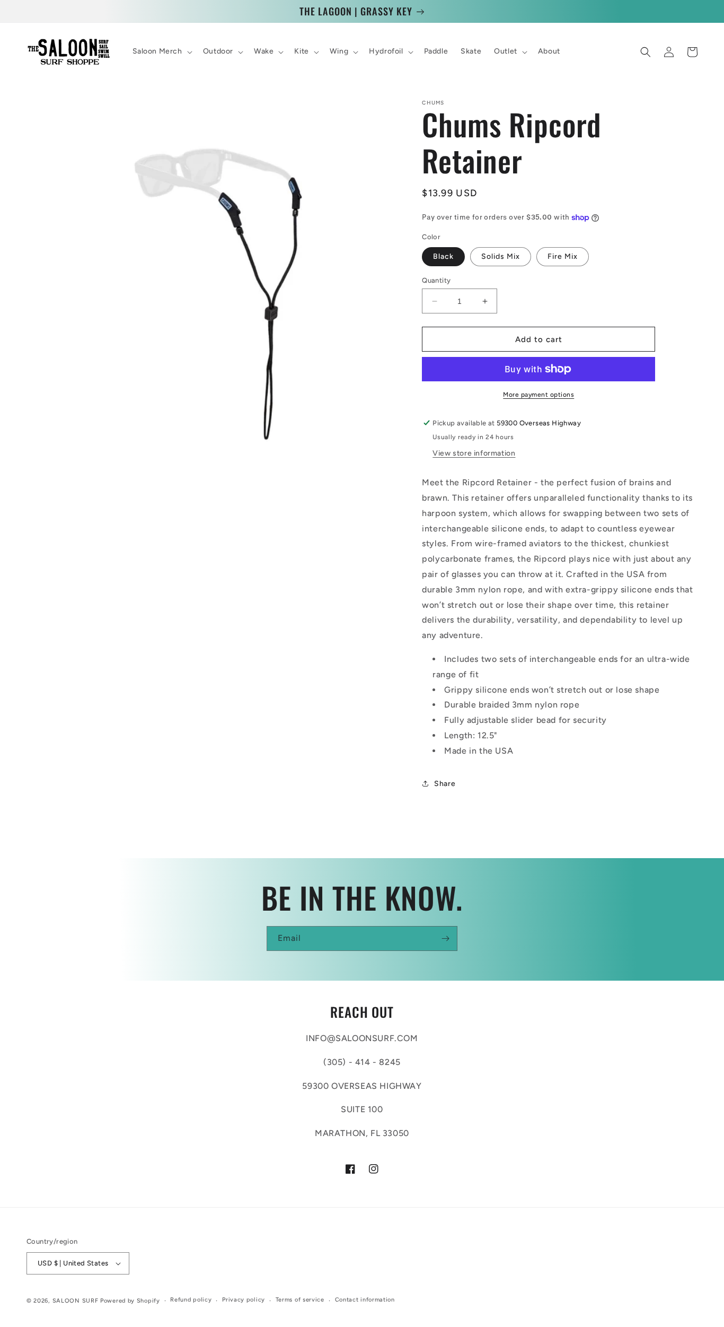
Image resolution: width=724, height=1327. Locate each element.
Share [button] (444, 783)
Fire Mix (563, 256)
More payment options (538, 394)
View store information (473, 453)
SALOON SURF (75, 1300)
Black (443, 256)
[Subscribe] (445, 938)
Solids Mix (500, 256)
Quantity (436, 280)
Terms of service (300, 1299)
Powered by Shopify (130, 1300)
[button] (161, 52)
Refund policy (190, 1299)
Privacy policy (243, 1299)
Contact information (365, 1299)
